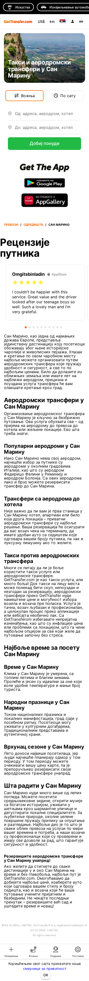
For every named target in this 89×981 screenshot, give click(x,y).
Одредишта (33, 224)
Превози (11, 224)
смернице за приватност (45, 968)
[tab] (11, 951)
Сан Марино (58, 224)
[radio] (15, 282)
